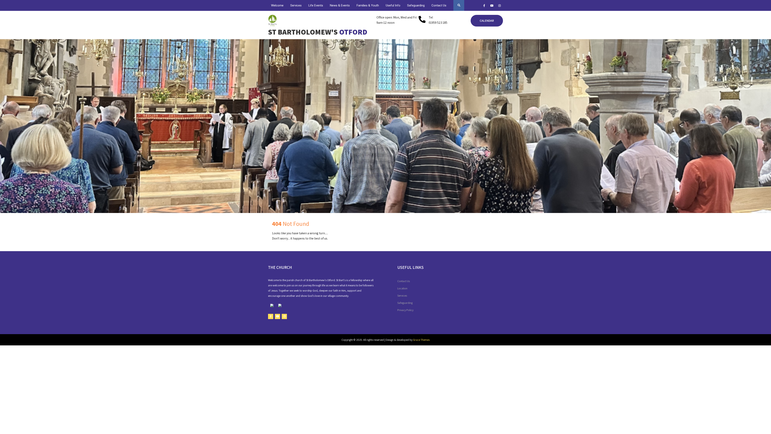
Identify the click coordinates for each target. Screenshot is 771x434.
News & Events (340, 5)
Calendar (487, 20)
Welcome (277, 5)
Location (402, 288)
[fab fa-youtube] (491, 6)
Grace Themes (421, 340)
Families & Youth (368, 5)
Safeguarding (416, 5)
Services (296, 5)
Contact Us (438, 5)
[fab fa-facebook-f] (484, 6)
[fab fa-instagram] (499, 6)
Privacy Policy (405, 310)
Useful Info (393, 5)
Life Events (315, 5)
